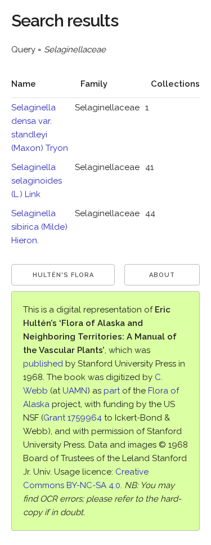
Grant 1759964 (72, 418)
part (112, 391)
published (43, 364)
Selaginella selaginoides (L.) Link (36, 180)
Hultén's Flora (63, 275)
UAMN (74, 391)
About (162, 275)
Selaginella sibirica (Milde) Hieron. (39, 226)
